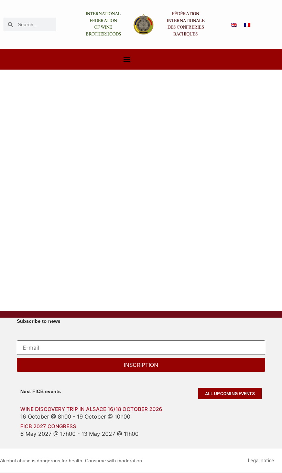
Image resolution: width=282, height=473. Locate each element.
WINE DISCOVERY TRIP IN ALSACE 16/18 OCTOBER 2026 (91, 409)
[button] (126, 59)
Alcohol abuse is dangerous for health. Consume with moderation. (71, 460)
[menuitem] (234, 24)
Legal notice (261, 460)
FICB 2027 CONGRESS (48, 426)
